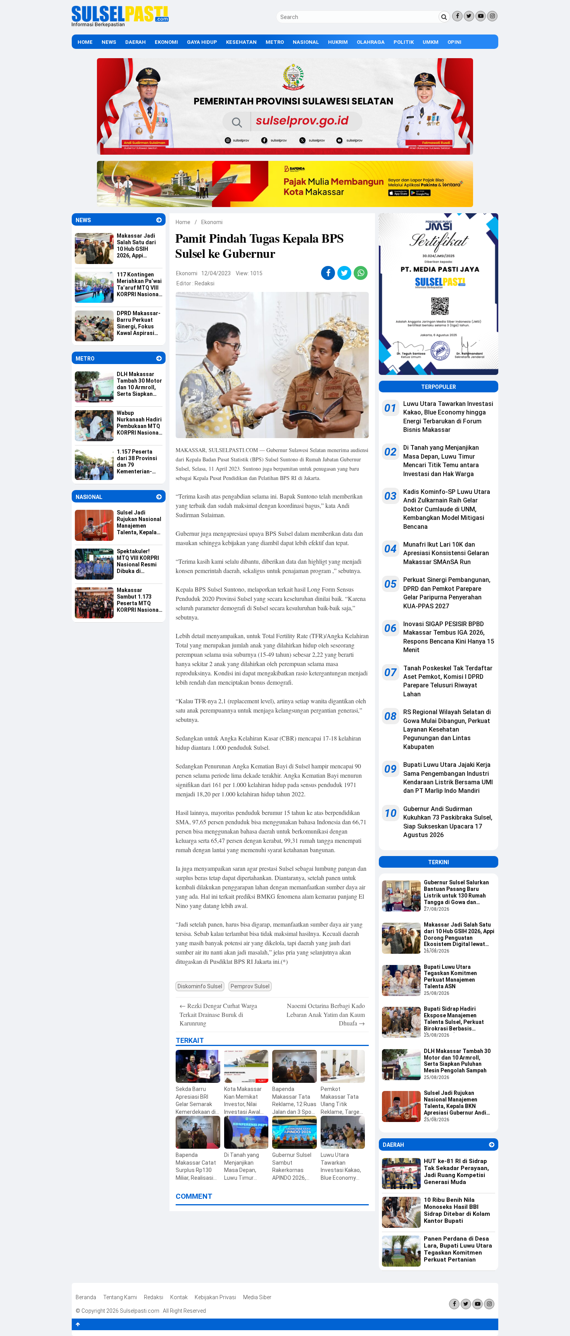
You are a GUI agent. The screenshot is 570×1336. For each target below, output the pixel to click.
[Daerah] (491, 1144)
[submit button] (444, 16)
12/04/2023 (216, 273)
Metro (275, 42)
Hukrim (338, 42)
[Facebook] (457, 16)
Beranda (86, 1297)
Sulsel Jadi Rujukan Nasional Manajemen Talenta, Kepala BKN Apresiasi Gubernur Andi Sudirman (455, 1103)
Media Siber (257, 1297)
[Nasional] (159, 497)
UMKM (431, 42)
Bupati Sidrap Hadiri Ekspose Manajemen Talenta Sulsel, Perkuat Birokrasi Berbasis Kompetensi (454, 1019)
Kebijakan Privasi (215, 1297)
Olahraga (371, 42)
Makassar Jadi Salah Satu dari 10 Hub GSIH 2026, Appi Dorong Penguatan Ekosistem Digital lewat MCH (459, 935)
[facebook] (328, 273)
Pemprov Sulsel (250, 986)
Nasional (306, 42)
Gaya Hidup (202, 42)
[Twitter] (469, 16)
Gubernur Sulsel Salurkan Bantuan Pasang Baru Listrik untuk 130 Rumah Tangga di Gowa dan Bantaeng (456, 892)
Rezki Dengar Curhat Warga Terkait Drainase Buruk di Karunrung (218, 1014)
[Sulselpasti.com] (120, 25)
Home (85, 42)
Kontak (179, 1297)
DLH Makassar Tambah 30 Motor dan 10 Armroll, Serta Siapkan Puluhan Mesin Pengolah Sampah (457, 1061)
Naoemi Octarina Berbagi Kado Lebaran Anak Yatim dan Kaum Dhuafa (326, 1014)
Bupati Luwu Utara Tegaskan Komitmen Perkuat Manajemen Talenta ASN (450, 976)
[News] (159, 220)
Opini (454, 42)
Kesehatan (241, 42)
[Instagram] (492, 16)
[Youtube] (480, 16)
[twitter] (344, 273)
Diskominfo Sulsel (200, 986)
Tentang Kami (120, 1297)
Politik (404, 42)
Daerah (135, 42)
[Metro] (159, 358)
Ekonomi (166, 42)
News (109, 42)
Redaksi (204, 283)
